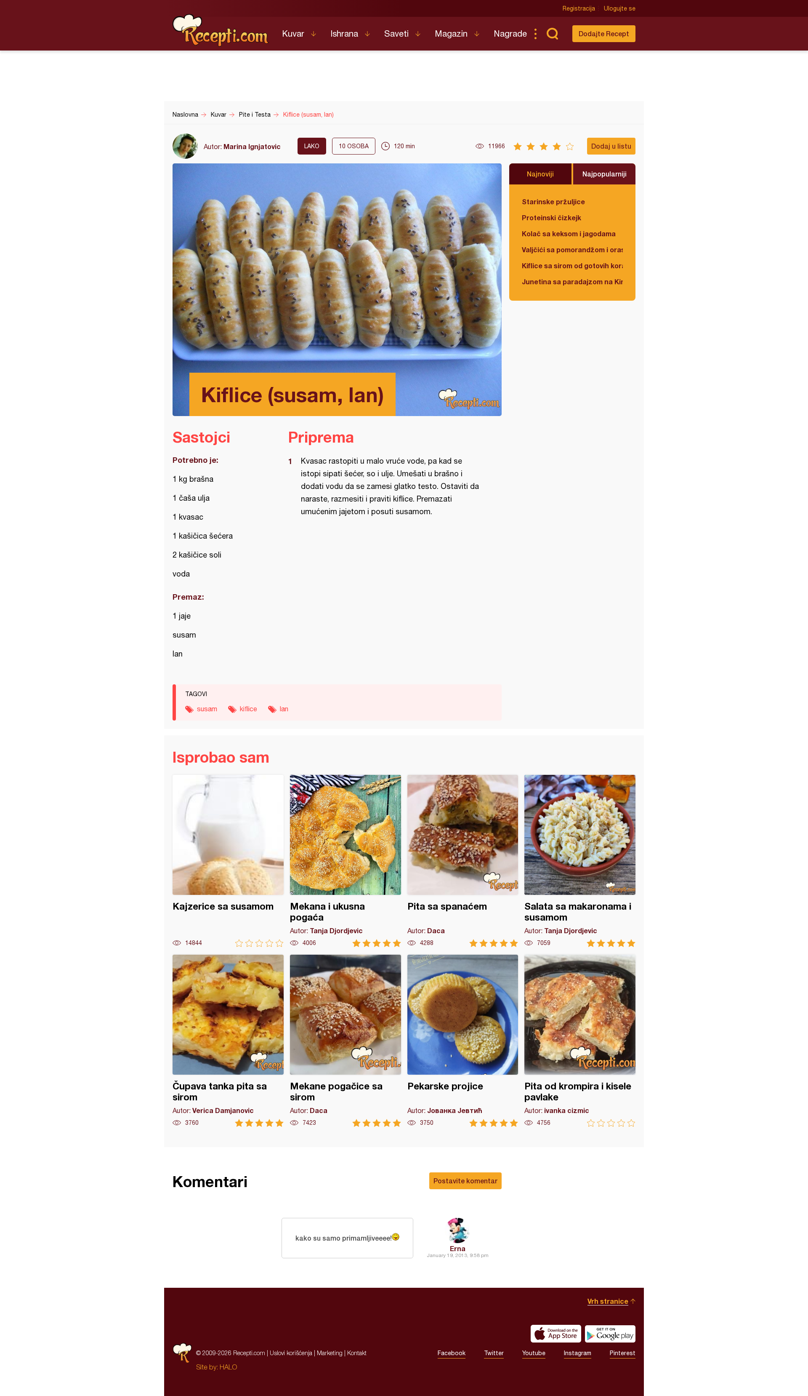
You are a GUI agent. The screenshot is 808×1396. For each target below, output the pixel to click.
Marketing (330, 1352)
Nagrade (510, 33)
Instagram (577, 1353)
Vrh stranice (607, 1301)
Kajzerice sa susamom (228, 861)
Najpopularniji (604, 174)
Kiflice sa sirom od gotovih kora (572, 266)
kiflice (248, 709)
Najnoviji (540, 174)
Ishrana (344, 33)
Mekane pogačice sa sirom (345, 1041)
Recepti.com (221, 30)
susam (207, 709)
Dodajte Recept (604, 33)
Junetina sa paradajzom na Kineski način (572, 282)
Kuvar (293, 33)
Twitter (494, 1353)
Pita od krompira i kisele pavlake (579, 1041)
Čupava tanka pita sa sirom (228, 1041)
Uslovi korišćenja (291, 1352)
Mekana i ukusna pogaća (345, 861)
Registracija (579, 8)
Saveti (396, 33)
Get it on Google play (610, 1334)
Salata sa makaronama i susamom (579, 861)
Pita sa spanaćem (462, 861)
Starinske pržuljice (553, 202)
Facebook (451, 1353)
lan (284, 709)
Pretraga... (552, 34)
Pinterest (622, 1353)
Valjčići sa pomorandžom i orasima (572, 250)
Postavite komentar (465, 1181)
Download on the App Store (556, 1334)
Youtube (533, 1353)
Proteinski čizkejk (551, 218)
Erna (457, 1248)
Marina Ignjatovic (252, 146)
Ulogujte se (619, 8)
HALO (228, 1367)
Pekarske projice (462, 1041)
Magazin (451, 33)
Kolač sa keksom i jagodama (569, 234)
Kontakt (357, 1352)
